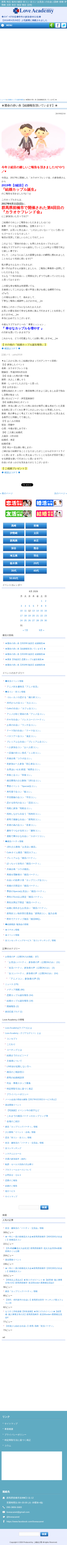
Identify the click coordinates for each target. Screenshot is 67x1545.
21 (37, 615)
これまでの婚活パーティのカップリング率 (27, 1116)
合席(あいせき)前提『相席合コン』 (24, 769)
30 (45, 620)
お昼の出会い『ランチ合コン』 (22, 725)
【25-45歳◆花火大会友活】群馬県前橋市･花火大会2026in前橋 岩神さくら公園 (34, 1250)
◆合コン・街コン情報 (15, 692)
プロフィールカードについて (18, 1170)
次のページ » (60, 493)
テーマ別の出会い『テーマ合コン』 (24, 730)
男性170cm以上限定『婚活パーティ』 (25, 897)
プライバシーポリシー (18, 1094)
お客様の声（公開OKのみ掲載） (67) (21, 957)
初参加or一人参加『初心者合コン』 (24, 764)
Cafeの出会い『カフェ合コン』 (22, 708)
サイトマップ (11, 1196)
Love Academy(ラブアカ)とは (18, 1028)
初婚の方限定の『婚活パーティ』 (23, 885)
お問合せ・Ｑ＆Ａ (13, 1175)
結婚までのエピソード (18, 1055)
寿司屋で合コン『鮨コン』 (20, 791)
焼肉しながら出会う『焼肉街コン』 (24, 814)
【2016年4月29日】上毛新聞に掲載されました (24, 20)
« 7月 (25, 630)
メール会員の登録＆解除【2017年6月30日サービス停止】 (31, 1099)
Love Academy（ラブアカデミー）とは (23, 1033)
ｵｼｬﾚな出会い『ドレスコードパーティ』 (26, 719)
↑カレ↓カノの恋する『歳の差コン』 (24, 697)
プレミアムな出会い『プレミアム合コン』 (27, 741)
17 (21, 615)
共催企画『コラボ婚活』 (19, 869)
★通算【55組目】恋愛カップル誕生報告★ (24, 659)
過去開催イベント (13, 1105)
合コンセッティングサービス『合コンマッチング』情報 (30, 940)
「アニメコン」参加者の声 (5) (24, 979)
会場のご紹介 (13, 1121)
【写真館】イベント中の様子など (23, 1110)
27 (33, 620)
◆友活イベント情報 (14, 681)
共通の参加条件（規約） (16, 1159)
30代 (13, 570)
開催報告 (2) (13, 1006)
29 (41, 620)
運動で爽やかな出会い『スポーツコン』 (26, 836)
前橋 (36, 525)
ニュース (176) (11, 984)
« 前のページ (6, 493)
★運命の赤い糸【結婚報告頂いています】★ (25, 649)
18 (25, 615)
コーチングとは (14, 1050)
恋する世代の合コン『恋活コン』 (23, 802)
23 (45, 615)
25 (25, 620)
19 (29, 615)
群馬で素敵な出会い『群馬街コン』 (24, 819)
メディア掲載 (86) (15, 989)
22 (41, 615)
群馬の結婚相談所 (15, 1077)
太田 (36, 533)
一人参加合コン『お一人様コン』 (23, 747)
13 (33, 610)
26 (29, 620)
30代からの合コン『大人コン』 (22, 703)
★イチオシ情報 (12, 930)
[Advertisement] (33, 63)
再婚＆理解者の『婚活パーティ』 (23, 874)
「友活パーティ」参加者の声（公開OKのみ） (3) (31, 968)
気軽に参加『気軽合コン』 (20, 808)
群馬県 (13, 540)
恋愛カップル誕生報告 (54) (20, 995)
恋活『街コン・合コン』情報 (18, 1137)
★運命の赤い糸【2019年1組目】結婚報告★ (25, 654)
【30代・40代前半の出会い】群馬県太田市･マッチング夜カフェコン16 (34, 1301)
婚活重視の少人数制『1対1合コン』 (24, 780)
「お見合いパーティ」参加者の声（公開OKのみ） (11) (33, 962)
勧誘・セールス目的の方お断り (19, 1164)
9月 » (41, 630)
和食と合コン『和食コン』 (20, 775)
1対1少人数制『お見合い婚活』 (22, 847)
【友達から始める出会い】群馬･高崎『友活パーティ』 (30, 1326)
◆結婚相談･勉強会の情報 (17, 924)
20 (33, 615)
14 (37, 610)
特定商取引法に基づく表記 (20, 1088)
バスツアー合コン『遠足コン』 (22, 736)
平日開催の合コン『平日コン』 (22, 797)
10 (21, 610)
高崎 (13, 525)
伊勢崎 (13, 533)
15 (41, 610)
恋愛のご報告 (11, 1180)
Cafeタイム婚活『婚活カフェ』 (22, 852)
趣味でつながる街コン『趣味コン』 (24, 830)
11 (25, 610)
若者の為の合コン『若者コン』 (22, 825)
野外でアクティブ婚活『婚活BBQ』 (24, 919)
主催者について (14, 1061)
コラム (8, 1445)
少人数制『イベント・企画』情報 (20, 1132)
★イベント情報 (12, 935)
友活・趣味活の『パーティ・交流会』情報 (24, 1143)
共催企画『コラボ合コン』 (20, 758)
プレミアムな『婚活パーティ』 (22, 858)
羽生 (36, 555)
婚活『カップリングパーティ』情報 (21, 1127)
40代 (36, 570)
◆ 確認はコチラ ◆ (11, 348)
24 (21, 620)
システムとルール (13, 1153)
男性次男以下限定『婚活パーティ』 (24, 902)
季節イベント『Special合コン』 (22, 786)
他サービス (10, 1191)
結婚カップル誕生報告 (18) (20, 1000)
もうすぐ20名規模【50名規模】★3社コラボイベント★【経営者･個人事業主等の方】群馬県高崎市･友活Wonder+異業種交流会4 (33, 1314)
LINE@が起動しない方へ (19, 1066)
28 (37, 620)
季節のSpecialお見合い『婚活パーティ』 (27, 891)
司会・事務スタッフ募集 (19, 1083)
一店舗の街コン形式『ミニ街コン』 (24, 753)
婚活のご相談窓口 (15, 1072)
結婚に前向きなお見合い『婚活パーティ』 (27, 908)
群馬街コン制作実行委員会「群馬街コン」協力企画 (32, 913)
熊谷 (36, 548)
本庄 (36, 540)
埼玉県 (13, 555)
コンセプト (12, 1038)
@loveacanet (13, 1517)
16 (45, 610)
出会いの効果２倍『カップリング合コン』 (27, 880)
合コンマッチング (13, 1148)
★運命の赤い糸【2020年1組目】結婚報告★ (25, 643)
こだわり (11, 1044)
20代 (36, 563)
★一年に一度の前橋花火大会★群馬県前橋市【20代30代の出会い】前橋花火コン (33, 1269)
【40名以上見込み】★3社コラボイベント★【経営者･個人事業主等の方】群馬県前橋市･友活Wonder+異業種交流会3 (33, 1281)
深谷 (13, 548)
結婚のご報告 (11, 1186)
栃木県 (13, 563)
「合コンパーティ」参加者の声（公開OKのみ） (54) (32, 973)
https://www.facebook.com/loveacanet (25, 1521)
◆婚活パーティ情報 (14, 841)
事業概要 (9, 1429)
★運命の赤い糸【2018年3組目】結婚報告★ (25, 665)
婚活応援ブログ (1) (13, 1011)
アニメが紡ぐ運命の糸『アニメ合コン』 (26, 714)
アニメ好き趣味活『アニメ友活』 (23, 686)
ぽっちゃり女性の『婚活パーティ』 (24, 863)
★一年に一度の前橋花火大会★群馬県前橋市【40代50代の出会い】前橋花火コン (33, 1238)
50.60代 (13, 578)
